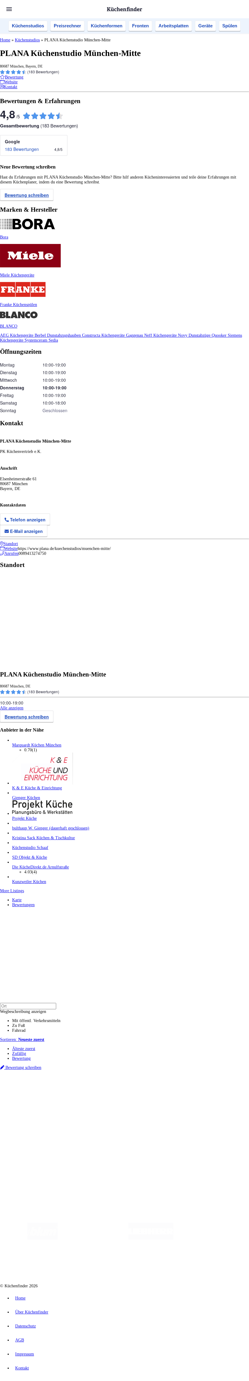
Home (5, 40)
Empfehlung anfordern (31, 1083)
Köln (163, 1089)
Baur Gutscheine (155, 1094)
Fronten (140, 25)
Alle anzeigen (11, 708)
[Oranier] (210, 1238)
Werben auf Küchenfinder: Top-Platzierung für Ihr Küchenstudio (68, 1145)
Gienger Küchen (26, 797)
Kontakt (22, 1368)
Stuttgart (175, 1089)
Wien (121, 1089)
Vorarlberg (84, 1089)
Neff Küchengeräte (161, 335)
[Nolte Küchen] (85, 1262)
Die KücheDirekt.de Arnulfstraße (40, 867)
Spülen (229, 25)
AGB (19, 1340)
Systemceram (37, 340)
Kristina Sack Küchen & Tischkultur (43, 838)
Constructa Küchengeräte (104, 335)
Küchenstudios (28, 25)
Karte (17, 900)
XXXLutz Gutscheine (71, 1094)
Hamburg (53, 1089)
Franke (188, 1089)
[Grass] (93, 1238)
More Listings (12, 891)
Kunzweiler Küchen (29, 881)
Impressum (24, 1354)
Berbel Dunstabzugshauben (58, 335)
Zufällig (19, 1053)
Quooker (220, 335)
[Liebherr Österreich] (150, 1238)
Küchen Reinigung (28, 1109)
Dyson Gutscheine (101, 1094)
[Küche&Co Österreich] (165, 1262)
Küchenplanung (25, 1104)
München (68, 1089)
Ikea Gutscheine (41, 1094)
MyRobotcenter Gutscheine (188, 1094)
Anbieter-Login (29, 1154)
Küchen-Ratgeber (27, 1114)
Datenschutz (25, 1326)
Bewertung (21, 1058)
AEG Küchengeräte (17, 335)
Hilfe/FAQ (21, 1124)
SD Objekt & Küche (29, 857)
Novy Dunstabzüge (195, 335)
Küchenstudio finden (30, 1079)
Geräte (205, 25)
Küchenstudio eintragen (32, 1149)
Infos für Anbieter (27, 1140)
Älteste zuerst (23, 1048)
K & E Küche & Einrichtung (37, 788)
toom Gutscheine (129, 1094)
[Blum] (42, 1238)
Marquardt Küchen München (36, 745)
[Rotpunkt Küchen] (121, 1262)
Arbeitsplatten (174, 25)
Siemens (201, 1089)
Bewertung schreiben (27, 195)
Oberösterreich (104, 1089)
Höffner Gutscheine (224, 1094)
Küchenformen (106, 25)
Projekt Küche (24, 818)
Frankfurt (151, 1089)
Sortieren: (22, 1039)
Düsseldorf (135, 1089)
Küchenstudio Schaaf (30, 847)
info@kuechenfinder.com (109, 1166)
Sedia (53, 340)
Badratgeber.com (26, 1129)
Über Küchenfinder (28, 1119)
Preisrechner (67, 25)
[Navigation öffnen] (9, 9)
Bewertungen (23, 905)
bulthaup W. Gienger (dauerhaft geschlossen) (50, 828)
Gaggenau (135, 335)
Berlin (40, 1089)
